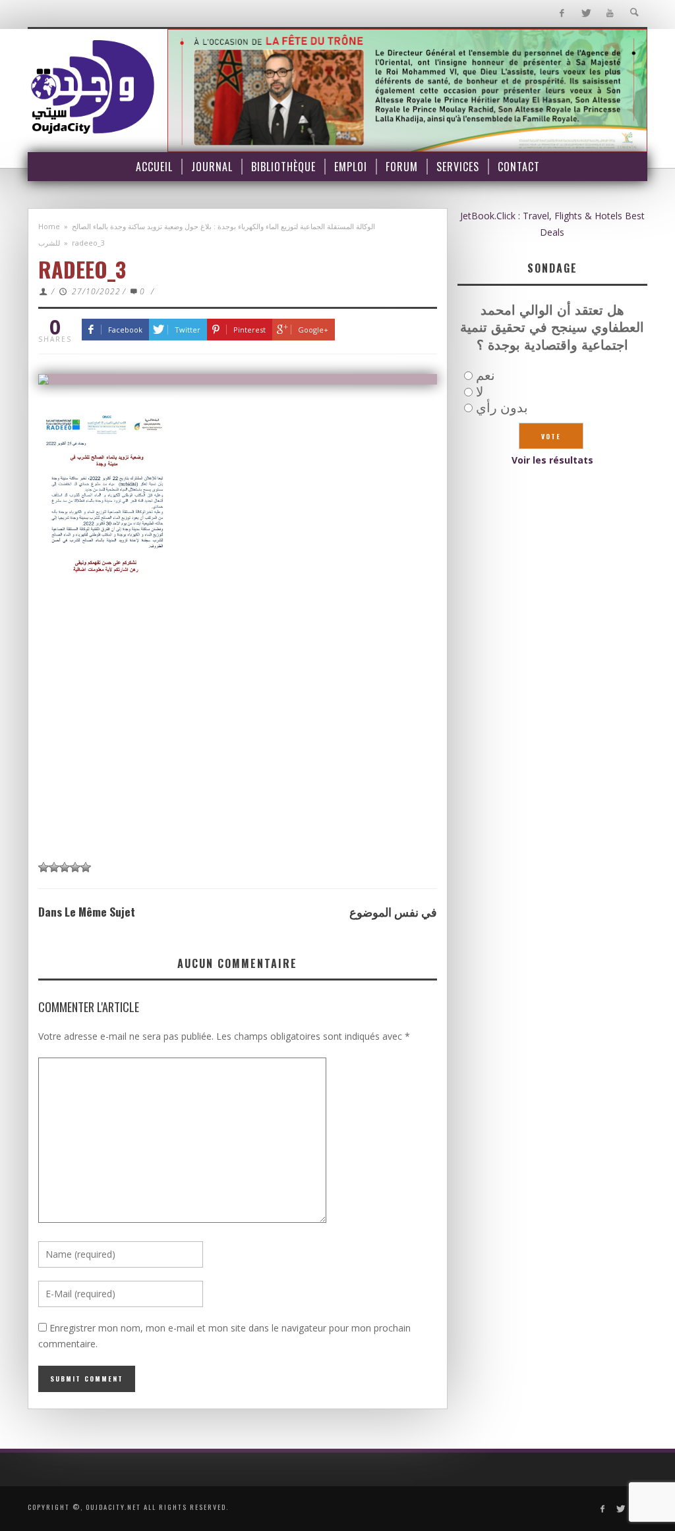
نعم (485, 375)
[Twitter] (585, 13)
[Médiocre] (43, 867)
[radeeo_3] (237, 379)
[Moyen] (54, 867)
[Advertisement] (237, 727)
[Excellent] (85, 867)
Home (49, 226)
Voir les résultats (552, 460)
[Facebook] (561, 13)
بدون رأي (502, 407)
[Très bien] (75, 867)
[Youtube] (610, 13)
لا (479, 391)
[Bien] (64, 867)
